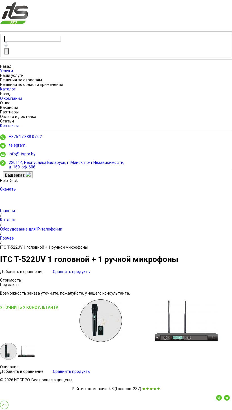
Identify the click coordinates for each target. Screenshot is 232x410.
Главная (7, 210)
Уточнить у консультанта (29, 307)
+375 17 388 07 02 (25, 136)
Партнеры (9, 112)
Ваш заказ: (15, 175)
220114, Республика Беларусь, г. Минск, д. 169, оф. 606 (66, 164)
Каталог (8, 89)
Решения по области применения (31, 84)
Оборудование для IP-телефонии (31, 229)
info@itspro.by (22, 154)
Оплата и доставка (18, 116)
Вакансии (9, 107)
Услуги (6, 71)
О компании (11, 98)
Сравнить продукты (72, 271)
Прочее (7, 238)
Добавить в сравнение (22, 271)
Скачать (8, 189)
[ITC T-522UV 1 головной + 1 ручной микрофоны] (100, 320)
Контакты (9, 125)
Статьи (7, 121)
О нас (5, 103)
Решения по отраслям (21, 80)
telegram (17, 145)
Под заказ (9, 284)
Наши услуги (11, 75)
